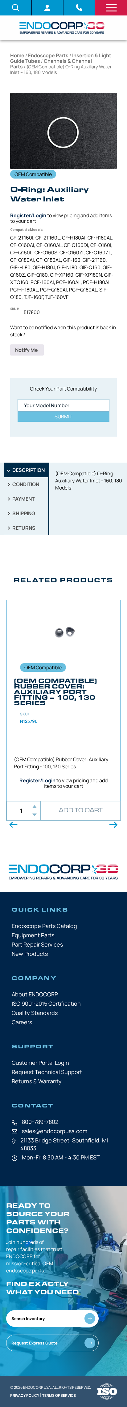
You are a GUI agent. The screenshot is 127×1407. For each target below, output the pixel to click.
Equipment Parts (33, 935)
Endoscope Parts (48, 55)
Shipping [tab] (23, 513)
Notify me (27, 350)
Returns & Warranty (37, 1081)
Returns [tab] (23, 527)
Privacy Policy (24, 1395)
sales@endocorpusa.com (54, 1131)
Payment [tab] (23, 498)
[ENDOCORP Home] (62, 28)
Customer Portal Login (40, 1062)
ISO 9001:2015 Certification (46, 1003)
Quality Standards (35, 1012)
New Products (30, 953)
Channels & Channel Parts (51, 64)
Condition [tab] (25, 484)
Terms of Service (59, 1395)
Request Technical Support (47, 1072)
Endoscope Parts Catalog (44, 926)
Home (17, 55)
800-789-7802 (40, 1121)
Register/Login (28, 215)
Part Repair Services (37, 944)
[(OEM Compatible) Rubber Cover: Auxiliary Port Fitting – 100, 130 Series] (63, 700)
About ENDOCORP (35, 994)
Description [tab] (28, 470)
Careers (22, 1022)
